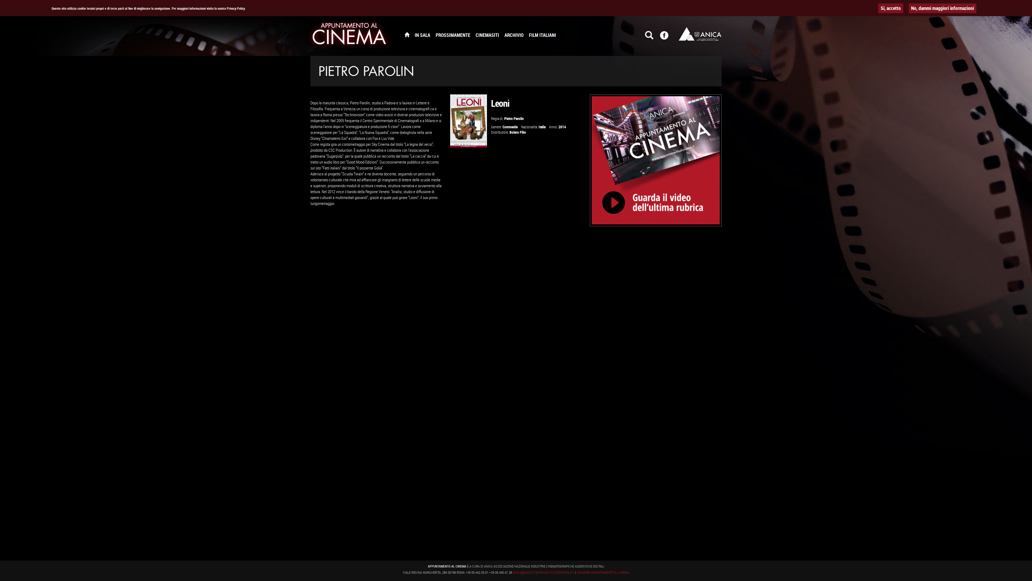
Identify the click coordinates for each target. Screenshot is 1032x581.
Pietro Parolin (514, 118)
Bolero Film (518, 132)
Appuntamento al (349, 35)
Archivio (514, 35)
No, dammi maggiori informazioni (942, 8)
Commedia (510, 126)
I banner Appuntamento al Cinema (603, 572)
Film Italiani (542, 35)
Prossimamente (453, 35)
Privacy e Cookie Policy (556, 572)
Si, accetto (891, 8)
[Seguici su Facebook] (667, 37)
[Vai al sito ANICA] (700, 34)
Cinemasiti (487, 35)
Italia (542, 126)
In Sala (422, 35)
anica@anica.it (524, 572)
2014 (562, 126)
